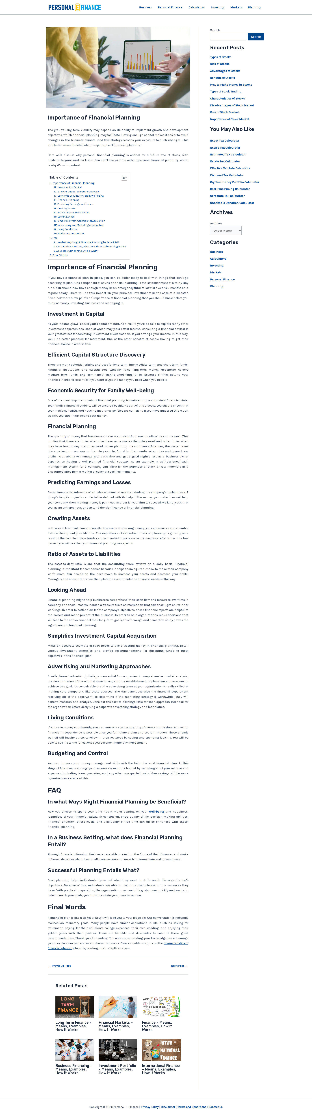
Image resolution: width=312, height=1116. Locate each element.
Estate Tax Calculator (225, 161)
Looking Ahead (66, 216)
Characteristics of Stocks (227, 98)
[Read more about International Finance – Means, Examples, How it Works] (161, 1049)
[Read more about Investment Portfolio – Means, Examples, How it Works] (118, 1049)
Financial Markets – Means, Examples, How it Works (116, 1026)
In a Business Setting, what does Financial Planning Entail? (92, 246)
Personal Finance (170, 7)
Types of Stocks (220, 57)
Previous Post (59, 965)
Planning (254, 7)
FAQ (54, 238)
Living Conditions (67, 229)
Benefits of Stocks (222, 77)
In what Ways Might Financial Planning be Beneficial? (88, 242)
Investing (217, 7)
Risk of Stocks (219, 64)
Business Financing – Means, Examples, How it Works (73, 1069)
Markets (236, 7)
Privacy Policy (150, 1107)
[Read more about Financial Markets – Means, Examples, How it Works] (118, 1006)
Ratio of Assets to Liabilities (73, 212)
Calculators (197, 7)
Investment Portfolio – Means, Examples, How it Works (117, 1069)
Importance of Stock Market (229, 119)
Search (215, 30)
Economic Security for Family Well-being (80, 195)
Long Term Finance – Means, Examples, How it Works (73, 1026)
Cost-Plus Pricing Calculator (230, 189)
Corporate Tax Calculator (227, 195)
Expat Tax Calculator (224, 140)
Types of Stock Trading (225, 91)
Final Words (60, 255)
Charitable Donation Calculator (232, 202)
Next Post (179, 965)
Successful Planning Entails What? (78, 250)
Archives (216, 223)
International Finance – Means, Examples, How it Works (161, 1069)
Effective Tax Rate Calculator (230, 168)
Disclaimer (168, 1107)
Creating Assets (66, 208)
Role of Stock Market (224, 112)
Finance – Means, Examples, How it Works (157, 1026)
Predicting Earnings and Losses (75, 204)
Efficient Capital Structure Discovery (78, 191)
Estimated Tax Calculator (228, 154)
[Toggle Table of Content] (122, 178)
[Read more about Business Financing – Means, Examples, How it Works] (74, 1049)
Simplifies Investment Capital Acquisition (81, 220)
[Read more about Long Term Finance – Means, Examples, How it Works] (74, 1006)
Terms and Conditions (191, 1107)
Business (145, 7)
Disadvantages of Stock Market (232, 105)
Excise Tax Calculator (225, 147)
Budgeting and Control (71, 233)
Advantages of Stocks (225, 70)
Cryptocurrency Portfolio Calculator (234, 182)
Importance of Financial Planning (73, 183)
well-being (156, 811)
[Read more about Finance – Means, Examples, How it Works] (161, 1006)
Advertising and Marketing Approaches (80, 225)
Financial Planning (68, 199)
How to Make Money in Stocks (231, 84)
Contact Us (216, 1107)
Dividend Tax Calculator (227, 175)
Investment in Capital (69, 187)
